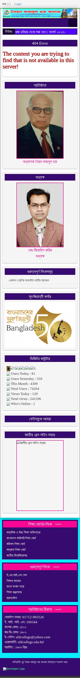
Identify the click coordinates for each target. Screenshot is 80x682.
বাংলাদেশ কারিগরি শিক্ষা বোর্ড (21, 538)
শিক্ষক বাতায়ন (14, 581)
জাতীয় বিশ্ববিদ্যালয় (17, 555)
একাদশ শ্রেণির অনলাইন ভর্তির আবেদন (29, 280)
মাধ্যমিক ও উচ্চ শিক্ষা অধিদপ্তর (23, 532)
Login (17, 4)
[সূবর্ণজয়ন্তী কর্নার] (40, 325)
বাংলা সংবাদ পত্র (15, 586)
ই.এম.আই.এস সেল (17, 575)
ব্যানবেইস (12, 598)
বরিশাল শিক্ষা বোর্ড (16, 544)
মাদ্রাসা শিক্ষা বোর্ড (16, 549)
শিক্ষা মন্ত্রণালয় (14, 592)
